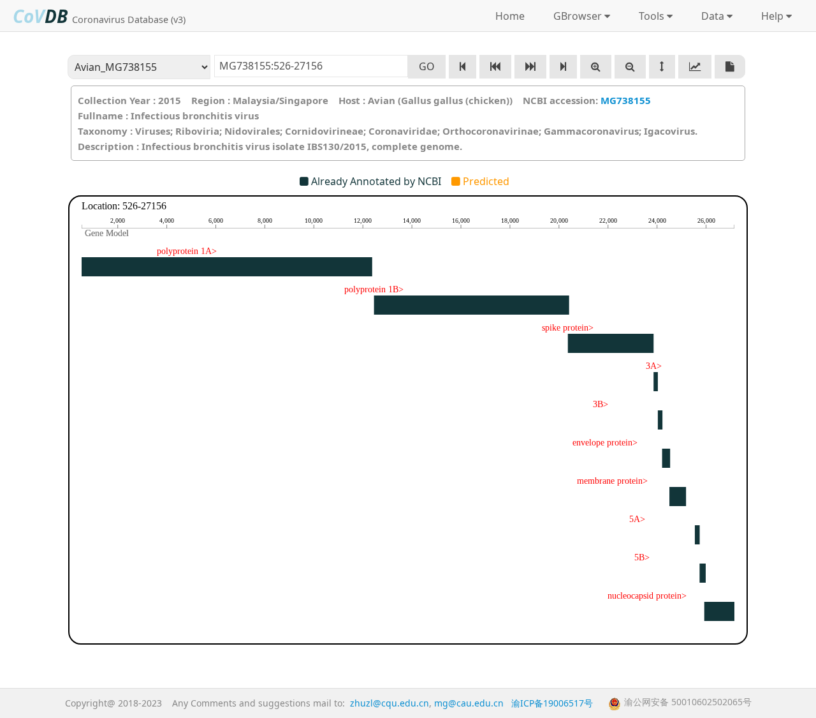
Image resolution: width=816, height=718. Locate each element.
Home (510, 16)
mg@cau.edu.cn (469, 703)
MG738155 (626, 100)
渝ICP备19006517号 (552, 703)
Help (770, 16)
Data (710, 16)
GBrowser (575, 16)
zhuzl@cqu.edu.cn (389, 703)
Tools (649, 16)
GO (427, 66)
